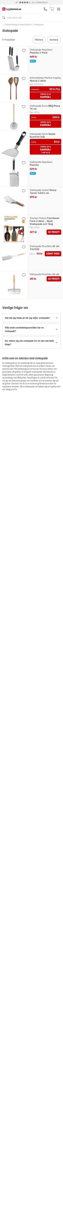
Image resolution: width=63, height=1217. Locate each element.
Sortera (54, 39)
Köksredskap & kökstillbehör (19, 24)
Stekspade (39, 24)
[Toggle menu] (59, 9)
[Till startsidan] (11, 9)
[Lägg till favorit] (23, 50)
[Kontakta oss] (45, 9)
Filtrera (39, 39)
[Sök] (3, 17)
